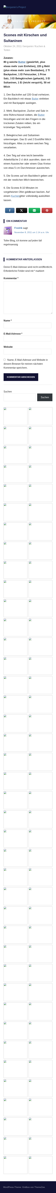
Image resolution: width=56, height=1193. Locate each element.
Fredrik (18, 228)
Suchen (8, 391)
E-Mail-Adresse (13, 333)
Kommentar (11, 278)
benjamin (28, 46)
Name (8, 320)
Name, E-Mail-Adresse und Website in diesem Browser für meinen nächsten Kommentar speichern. (26, 364)
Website (8, 347)
